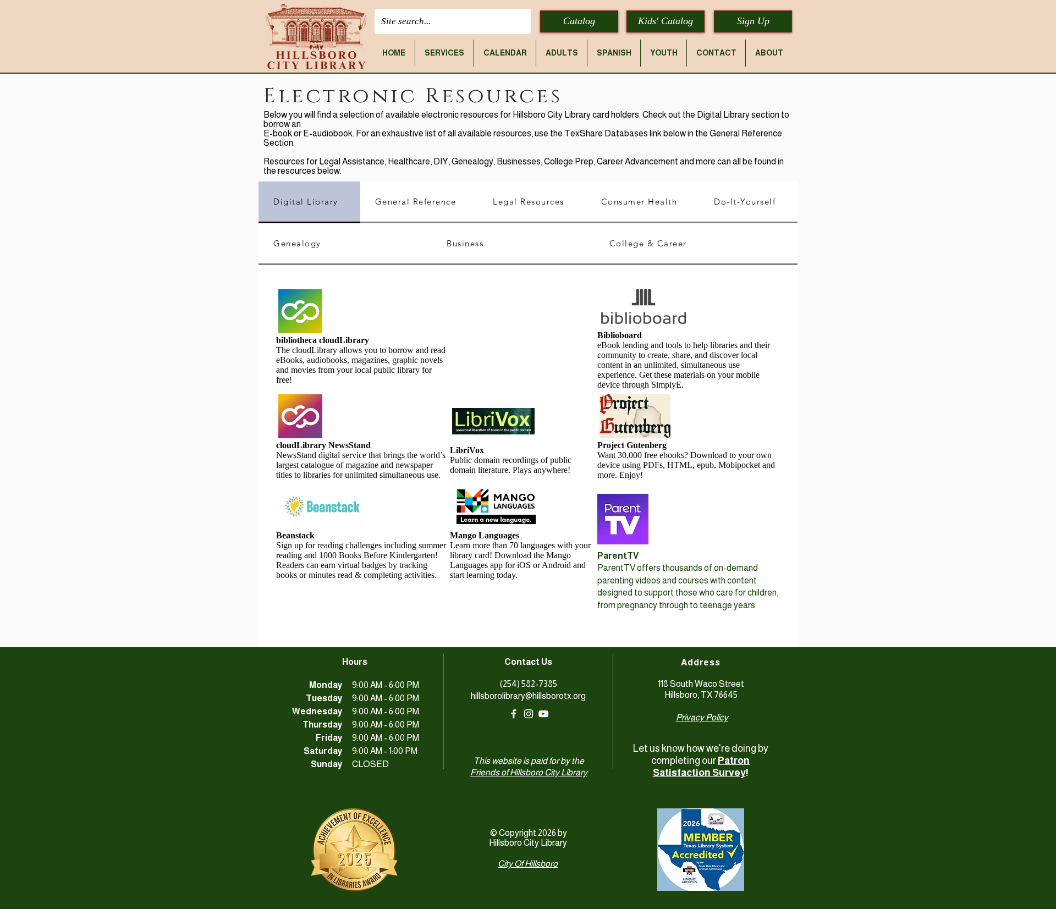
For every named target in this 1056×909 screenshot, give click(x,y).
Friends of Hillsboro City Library (528, 772)
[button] (444, 53)
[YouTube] (543, 714)
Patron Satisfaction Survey (701, 766)
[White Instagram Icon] (528, 714)
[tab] (309, 202)
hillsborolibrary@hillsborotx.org (528, 696)
